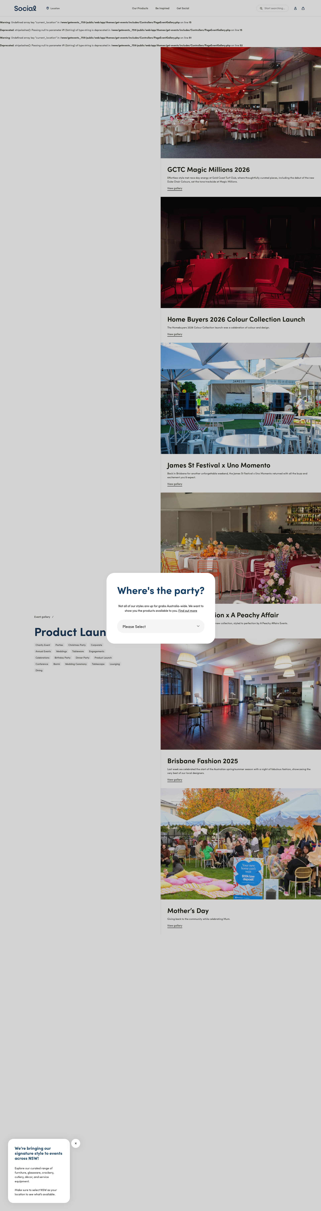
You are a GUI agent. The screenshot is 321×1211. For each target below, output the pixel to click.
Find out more (187, 610)
